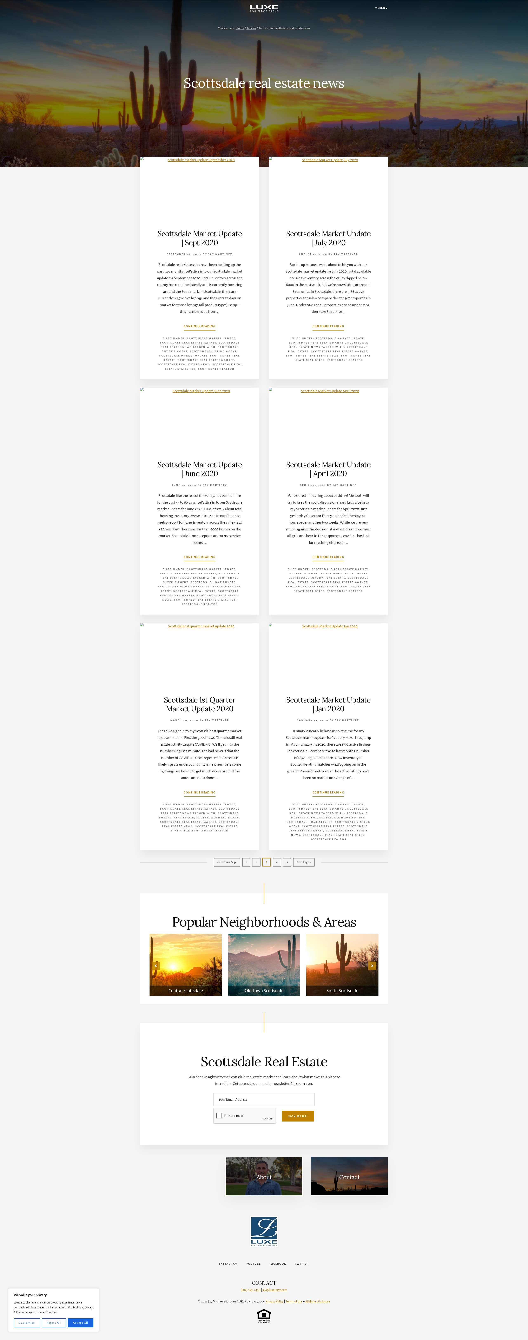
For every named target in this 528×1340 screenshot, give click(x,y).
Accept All (80, 1322)
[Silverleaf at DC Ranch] (186, 965)
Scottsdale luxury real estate (317, 578)
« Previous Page (227, 864)
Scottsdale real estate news (183, 364)
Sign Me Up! (298, 1116)
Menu (383, 7)
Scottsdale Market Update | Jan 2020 (328, 704)
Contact (349, 1177)
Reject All (54, 1322)
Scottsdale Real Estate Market (188, 342)
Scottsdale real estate (194, 591)
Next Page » (303, 864)
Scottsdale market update (183, 355)
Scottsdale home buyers (213, 582)
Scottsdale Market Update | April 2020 (328, 469)
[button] (156, 966)
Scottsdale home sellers (181, 586)
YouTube (253, 1263)
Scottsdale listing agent (213, 351)
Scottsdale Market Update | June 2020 (200, 469)
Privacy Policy (274, 1301)
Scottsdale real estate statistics (205, 600)
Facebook (278, 1263)
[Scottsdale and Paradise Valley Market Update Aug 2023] (342, 965)
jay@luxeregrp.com (275, 1290)
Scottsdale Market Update (211, 338)
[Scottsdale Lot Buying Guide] (264, 965)
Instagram (228, 1263)
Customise (27, 1322)
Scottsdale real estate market (206, 360)
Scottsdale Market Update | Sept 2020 (200, 238)
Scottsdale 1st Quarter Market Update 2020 (200, 704)
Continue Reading (200, 328)
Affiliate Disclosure (317, 1301)
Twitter (302, 1263)
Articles (251, 28)
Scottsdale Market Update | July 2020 (328, 238)
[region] (53, 1310)
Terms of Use (294, 1301)
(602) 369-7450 (250, 1290)
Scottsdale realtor (216, 369)
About (264, 1177)
